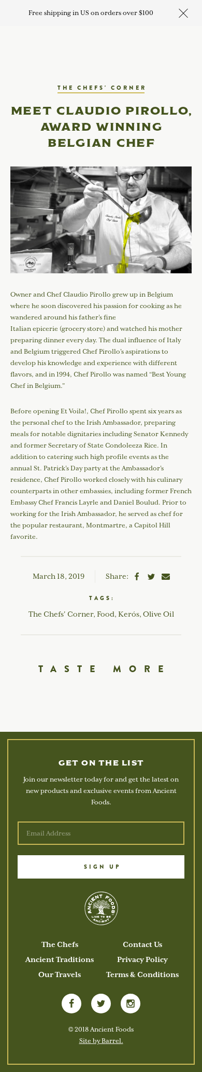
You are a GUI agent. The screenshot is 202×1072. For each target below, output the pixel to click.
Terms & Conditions (142, 974)
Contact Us (142, 944)
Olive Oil (158, 614)
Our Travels (59, 974)
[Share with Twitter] (151, 578)
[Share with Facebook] (137, 578)
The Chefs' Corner (60, 614)
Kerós (128, 614)
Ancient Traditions (59, 959)
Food (105, 614)
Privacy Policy (142, 959)
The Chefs (59, 944)
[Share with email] (166, 578)
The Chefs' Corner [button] (102, 88)
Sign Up (102, 866)
